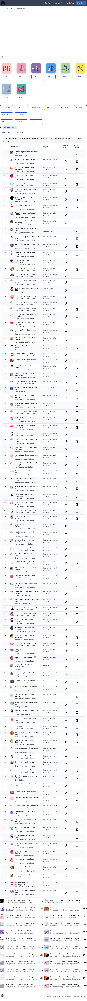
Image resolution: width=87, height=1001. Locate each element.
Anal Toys (37, 77)
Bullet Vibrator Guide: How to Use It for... (27, 160)
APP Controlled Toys (81, 77)
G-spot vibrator (20, 780)
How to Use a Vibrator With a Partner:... (25, 396)
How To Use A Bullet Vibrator (25, 360)
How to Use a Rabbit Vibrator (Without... (25, 525)
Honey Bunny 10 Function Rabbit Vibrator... (26, 448)
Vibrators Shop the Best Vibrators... (23, 347)
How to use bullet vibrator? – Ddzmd (25, 472)
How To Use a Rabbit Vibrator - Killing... (26, 404)
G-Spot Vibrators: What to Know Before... (26, 777)
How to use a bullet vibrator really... (25, 763)
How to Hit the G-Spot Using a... (26, 354)
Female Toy (59, 3)
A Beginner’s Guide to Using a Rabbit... (25, 628)
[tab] (4, 57)
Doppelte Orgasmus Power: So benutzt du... (25, 375)
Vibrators (7, 77)
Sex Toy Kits (7, 98)
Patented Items (22, 98)
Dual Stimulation (19, 9)
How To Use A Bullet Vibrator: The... (25, 555)
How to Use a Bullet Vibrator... (25, 770)
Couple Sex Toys (66, 77)
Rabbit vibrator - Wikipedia (25, 562)
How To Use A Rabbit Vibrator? (26, 308)
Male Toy (70, 3)
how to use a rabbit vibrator (37, 122)
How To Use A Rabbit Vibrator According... (25, 222)
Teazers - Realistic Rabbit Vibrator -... (27, 799)
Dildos (21, 77)
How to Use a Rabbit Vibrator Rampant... (25, 480)
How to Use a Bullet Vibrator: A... (27, 607)
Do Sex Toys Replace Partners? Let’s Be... (25, 230)
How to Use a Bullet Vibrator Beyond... (25, 741)
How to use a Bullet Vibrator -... (26, 274)
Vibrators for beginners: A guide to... (26, 331)
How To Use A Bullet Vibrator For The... (26, 517)
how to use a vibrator (7, 122)
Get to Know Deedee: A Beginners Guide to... (27, 600)
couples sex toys (21, 156)
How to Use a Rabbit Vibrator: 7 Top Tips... (26, 464)
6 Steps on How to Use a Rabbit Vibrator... (26, 658)
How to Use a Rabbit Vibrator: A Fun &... (26, 367)
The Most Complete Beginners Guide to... (25, 253)
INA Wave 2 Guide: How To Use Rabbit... (26, 339)
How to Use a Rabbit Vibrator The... (25, 719)
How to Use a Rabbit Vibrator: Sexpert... (25, 418)
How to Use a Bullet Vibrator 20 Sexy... (26, 440)
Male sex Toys (52, 77)
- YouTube (18, 726)
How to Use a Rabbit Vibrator (25, 613)
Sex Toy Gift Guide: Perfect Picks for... (26, 703)
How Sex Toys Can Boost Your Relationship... (25, 666)
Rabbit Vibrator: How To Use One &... (27, 733)
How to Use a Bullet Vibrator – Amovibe (25, 176)
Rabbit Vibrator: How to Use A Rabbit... (25, 214)
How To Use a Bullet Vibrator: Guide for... (25, 426)
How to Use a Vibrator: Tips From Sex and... (26, 456)
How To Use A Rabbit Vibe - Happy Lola (27, 785)
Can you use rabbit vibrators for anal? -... (26, 650)
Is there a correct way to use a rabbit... (26, 323)
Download (80, 3)
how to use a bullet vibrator (22, 122)
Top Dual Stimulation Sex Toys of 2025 (26, 289)
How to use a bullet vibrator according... (25, 860)
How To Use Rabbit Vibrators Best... (25, 891)
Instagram (19, 433)
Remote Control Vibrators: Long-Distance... (26, 389)
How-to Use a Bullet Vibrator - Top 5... (27, 245)
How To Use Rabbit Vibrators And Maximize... (26, 749)
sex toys (17, 669)
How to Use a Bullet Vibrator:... (26, 302)
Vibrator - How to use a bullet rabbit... (25, 541)
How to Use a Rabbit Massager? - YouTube (26, 315)
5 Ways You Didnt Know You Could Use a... (27, 711)
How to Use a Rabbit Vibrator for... (27, 411)
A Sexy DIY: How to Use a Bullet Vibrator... (26, 569)
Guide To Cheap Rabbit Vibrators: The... (27, 238)
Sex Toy (48, 3)
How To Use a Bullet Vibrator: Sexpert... (25, 828)
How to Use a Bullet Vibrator (25, 183)
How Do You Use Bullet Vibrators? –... (27, 688)
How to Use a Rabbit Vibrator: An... (25, 281)
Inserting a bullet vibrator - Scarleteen (25, 495)
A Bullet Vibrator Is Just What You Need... (27, 533)
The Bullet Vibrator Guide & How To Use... (26, 592)
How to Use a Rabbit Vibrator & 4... (26, 868)
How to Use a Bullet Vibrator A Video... (25, 503)
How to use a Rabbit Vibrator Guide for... (25, 261)
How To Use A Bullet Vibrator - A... (27, 806)
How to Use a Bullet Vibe (24, 756)
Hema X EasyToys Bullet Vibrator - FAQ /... (27, 674)
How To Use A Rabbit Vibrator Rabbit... (25, 821)
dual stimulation (21, 292)
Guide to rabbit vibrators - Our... (26, 510)
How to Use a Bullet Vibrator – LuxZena (25, 620)
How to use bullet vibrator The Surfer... (26, 585)
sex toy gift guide (21, 707)
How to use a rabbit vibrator (25, 268)
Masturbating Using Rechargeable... (22, 884)
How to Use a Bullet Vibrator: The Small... (26, 813)
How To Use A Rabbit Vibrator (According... (25, 168)
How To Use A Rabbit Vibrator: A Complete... (26, 636)
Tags (8, 9)
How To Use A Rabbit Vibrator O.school (25, 190)
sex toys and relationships (24, 233)
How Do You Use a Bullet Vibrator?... (24, 198)
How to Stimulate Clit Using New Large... (26, 206)
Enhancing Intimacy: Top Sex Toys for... (27, 153)
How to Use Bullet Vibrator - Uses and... (27, 844)
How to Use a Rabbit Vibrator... (26, 296)
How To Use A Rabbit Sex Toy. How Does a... (27, 852)
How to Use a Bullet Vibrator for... (27, 681)
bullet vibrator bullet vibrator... (26, 382)
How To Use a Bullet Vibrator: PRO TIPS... (27, 487)
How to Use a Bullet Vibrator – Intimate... (25, 577)
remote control (20, 392)
